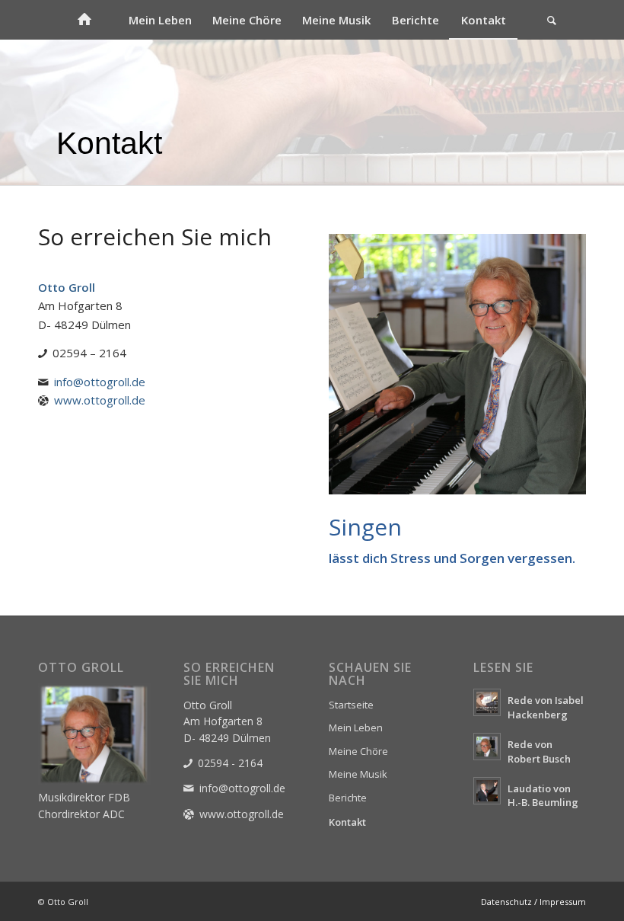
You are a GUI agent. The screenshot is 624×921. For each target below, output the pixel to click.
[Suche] (551, 20)
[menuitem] (83, 20)
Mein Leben (356, 727)
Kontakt (347, 822)
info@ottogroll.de (99, 381)
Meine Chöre (358, 751)
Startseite (351, 705)
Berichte (348, 797)
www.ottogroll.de (99, 400)
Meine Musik (358, 774)
